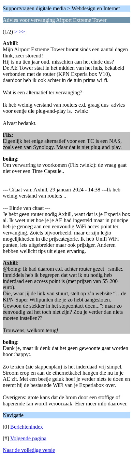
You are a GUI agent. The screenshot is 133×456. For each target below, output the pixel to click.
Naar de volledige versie (29, 450)
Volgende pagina (28, 438)
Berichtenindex (26, 427)
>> (22, 32)
